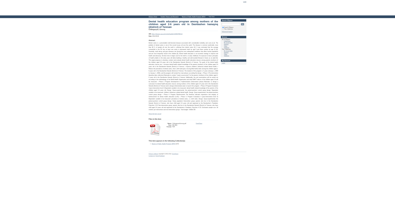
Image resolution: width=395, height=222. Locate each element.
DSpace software (153, 154)
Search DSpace (228, 27)
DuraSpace (175, 154)
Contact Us (152, 156)
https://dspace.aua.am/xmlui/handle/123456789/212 (167, 34)
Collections (227, 41)
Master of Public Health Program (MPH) (193, 16)
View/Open (199, 123)
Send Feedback (160, 156)
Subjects (226, 47)
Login (244, 2)
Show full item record (155, 114)
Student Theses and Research (169, 16)
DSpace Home (153, 16)
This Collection (228, 29)
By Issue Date (228, 42)
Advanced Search (227, 31)
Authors (226, 44)
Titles (225, 46)
